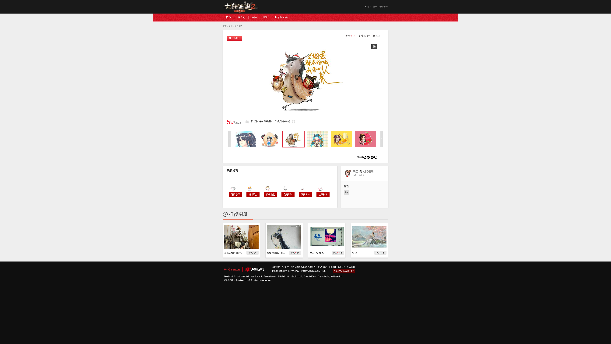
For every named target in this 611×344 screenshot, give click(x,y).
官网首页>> (383, 7)
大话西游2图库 (241, 7)
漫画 (346, 192)
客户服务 (285, 267)
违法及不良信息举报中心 (234, 280)
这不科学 (323, 194)
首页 (225, 26)
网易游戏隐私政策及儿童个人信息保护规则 (309, 267)
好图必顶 (235, 194)
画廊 (230, 26)
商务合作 (341, 267)
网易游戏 (332, 267)
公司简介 (276, 267)
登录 (375, 7)
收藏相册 (365, 36)
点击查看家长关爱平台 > (344, 271)
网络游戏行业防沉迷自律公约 (313, 271)
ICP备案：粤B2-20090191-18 (258, 280)
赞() (351, 36)
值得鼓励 (270, 194)
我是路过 (288, 194)
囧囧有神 (305, 194)
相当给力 (253, 194)
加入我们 (351, 267)
